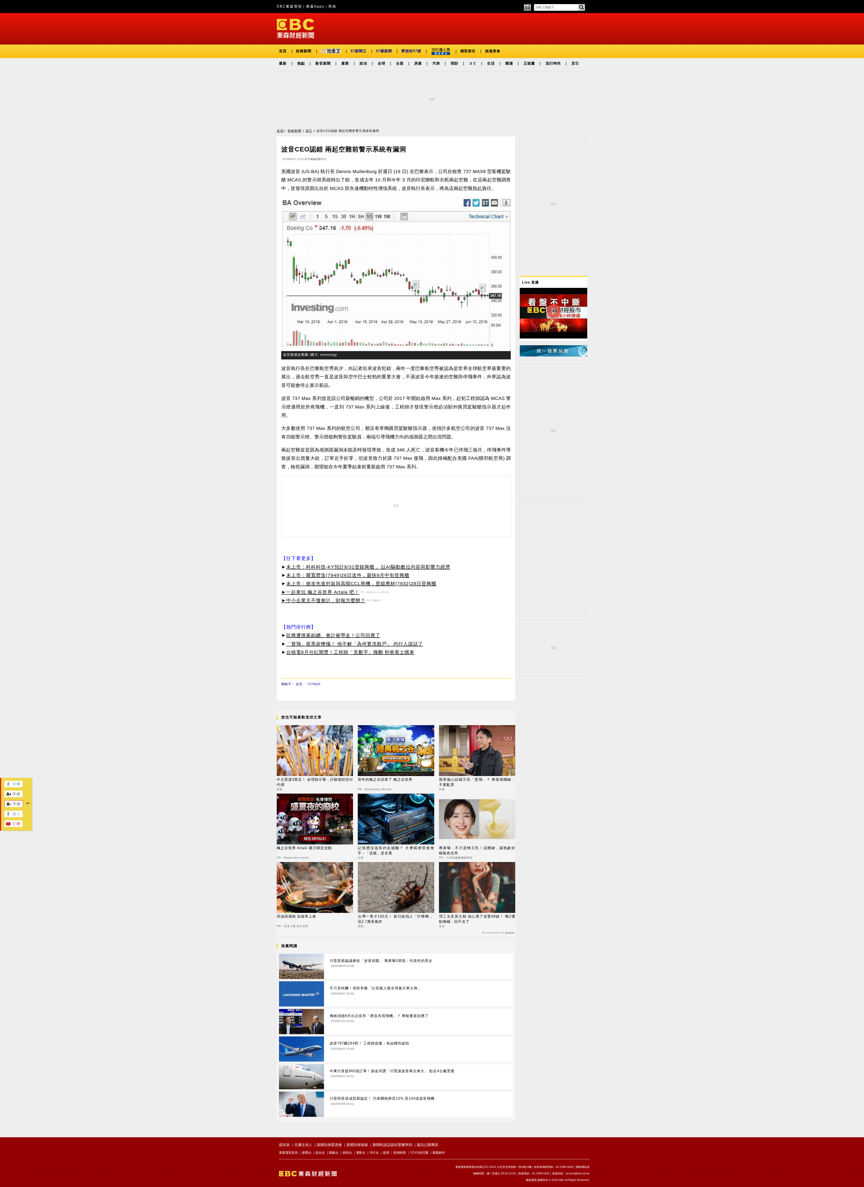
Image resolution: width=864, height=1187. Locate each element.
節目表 (284, 1145)
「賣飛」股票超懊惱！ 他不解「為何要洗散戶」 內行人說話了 (354, 643)
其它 (575, 63)
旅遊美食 (492, 51)
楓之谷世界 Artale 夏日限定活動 (304, 848)
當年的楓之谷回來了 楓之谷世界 (385, 779)
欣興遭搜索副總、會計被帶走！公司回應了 (333, 635)
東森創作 (438, 1152)
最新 (283, 63)
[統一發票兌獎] (553, 355)
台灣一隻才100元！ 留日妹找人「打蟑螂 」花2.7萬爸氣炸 (396, 918)
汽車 (436, 63)
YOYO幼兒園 (419, 1152)
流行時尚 (553, 63)
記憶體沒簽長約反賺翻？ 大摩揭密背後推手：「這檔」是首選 (396, 850)
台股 (400, 63)
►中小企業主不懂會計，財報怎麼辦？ (323, 600)
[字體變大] (13, 796)
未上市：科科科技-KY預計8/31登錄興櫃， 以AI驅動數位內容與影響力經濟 (368, 566)
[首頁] (295, 28)
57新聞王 (359, 51)
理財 (454, 63)
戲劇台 (333, 1152)
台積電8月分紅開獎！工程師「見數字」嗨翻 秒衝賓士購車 (350, 652)
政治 (363, 63)
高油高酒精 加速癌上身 (296, 916)
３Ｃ (473, 63)
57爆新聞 (384, 51)
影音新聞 (323, 63)
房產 (418, 63)
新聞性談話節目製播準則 (392, 1145)
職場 (509, 63)
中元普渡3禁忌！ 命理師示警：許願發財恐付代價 (315, 782)
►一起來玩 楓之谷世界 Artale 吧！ (320, 592)
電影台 (360, 1152)
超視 (386, 1152)
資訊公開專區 (427, 1145)
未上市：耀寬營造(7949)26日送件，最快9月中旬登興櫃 (347, 575)
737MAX (314, 684)
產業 (345, 63)
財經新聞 (303, 51)
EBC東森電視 (289, 6)
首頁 (283, 51)
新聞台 (306, 1152)
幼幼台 (347, 1152)
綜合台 (320, 1152)
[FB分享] (13, 786)
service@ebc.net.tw (578, 1173)
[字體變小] (13, 806)
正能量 (529, 63)
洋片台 (374, 1152)
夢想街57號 (411, 51)
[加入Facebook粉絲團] (13, 816)
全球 (381, 63)
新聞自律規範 (357, 1145)
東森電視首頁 (288, 1152)
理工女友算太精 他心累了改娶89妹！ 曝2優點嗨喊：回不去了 (477, 918)
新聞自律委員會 (329, 1145)
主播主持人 (303, 1145)
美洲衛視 (399, 1152)
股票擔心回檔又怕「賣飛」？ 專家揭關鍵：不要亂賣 (477, 782)
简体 (332, 6)
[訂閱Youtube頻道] (13, 826)
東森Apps (315, 6)
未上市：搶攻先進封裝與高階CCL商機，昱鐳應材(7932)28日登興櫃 (361, 583)
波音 (299, 684)
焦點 (301, 63)
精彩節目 (468, 51)
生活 (491, 63)
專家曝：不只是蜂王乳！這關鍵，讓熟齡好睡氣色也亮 (477, 850)
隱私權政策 (583, 1167)
